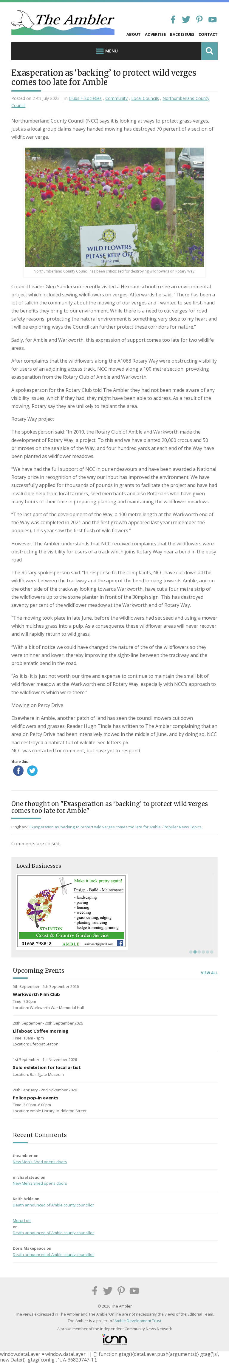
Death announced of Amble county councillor (53, 1205)
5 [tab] (206, 951)
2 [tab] (194, 951)
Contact (208, 34)
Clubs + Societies (85, 98)
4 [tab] (202, 951)
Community (116, 98)
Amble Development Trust (137, 1320)
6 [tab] (211, 951)
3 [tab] (198, 951)
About (133, 34)
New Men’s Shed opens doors (40, 1161)
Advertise (155, 34)
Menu (111, 51)
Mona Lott (22, 1220)
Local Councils (145, 98)
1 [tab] (190, 951)
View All (209, 973)
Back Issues (182, 34)
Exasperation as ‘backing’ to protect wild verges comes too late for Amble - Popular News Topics (116, 827)
